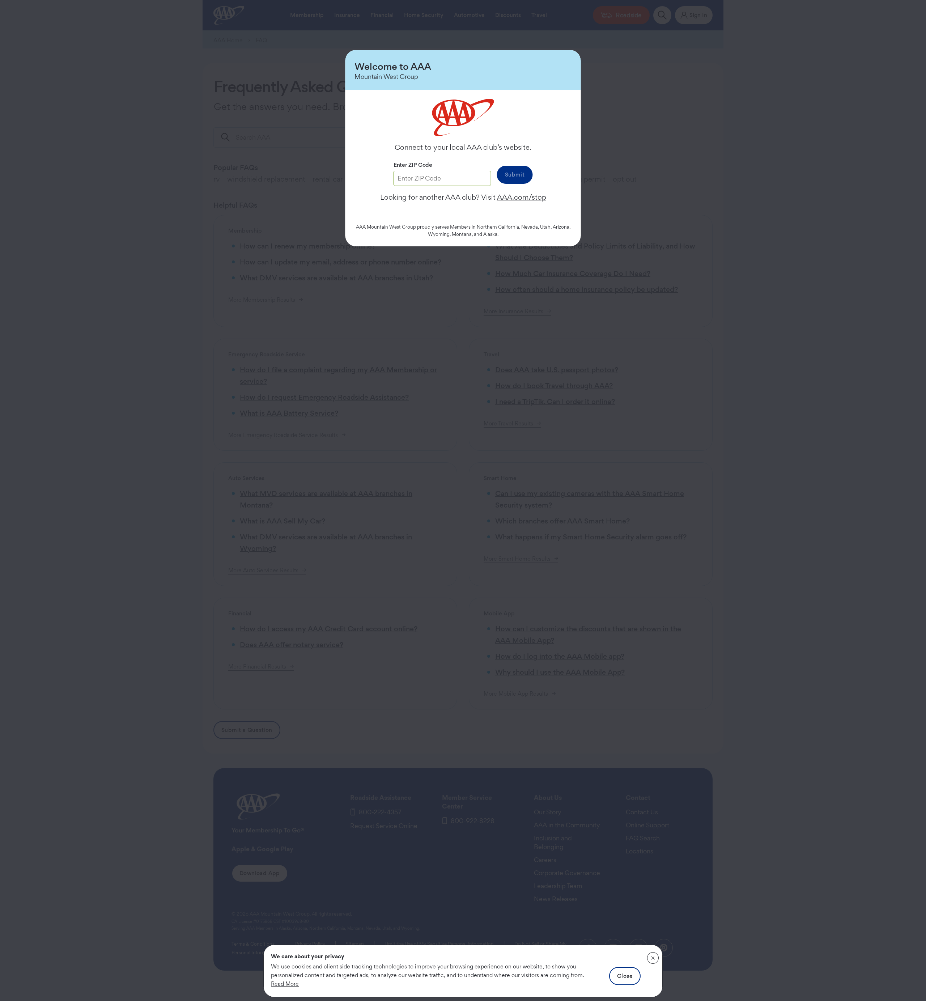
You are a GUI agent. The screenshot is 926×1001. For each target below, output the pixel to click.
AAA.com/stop (521, 197)
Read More (285, 983)
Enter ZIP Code (413, 164)
